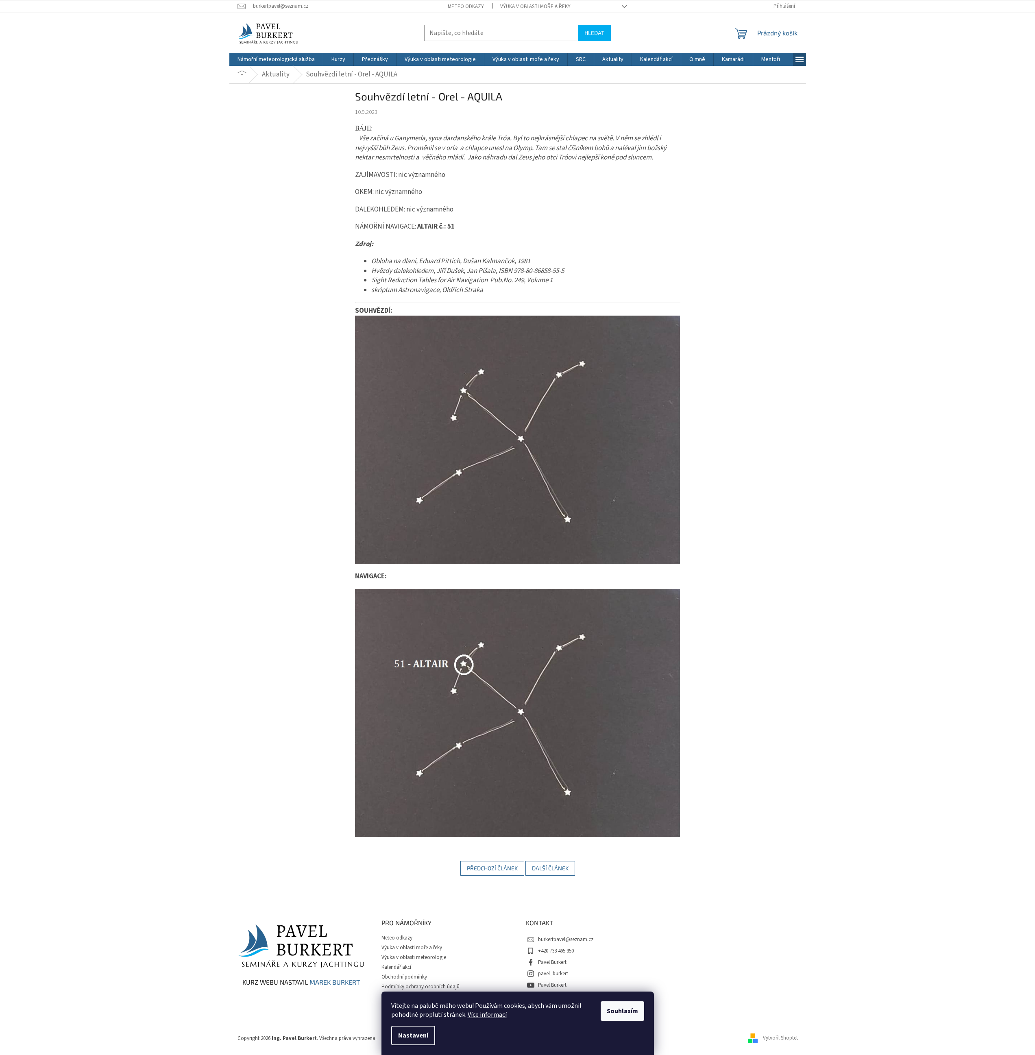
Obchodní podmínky (404, 977)
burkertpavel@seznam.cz (565, 939)
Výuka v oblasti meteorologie (413, 957)
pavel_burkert (553, 973)
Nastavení (413, 1035)
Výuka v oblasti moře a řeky (535, 6)
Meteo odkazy (466, 6)
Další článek (550, 868)
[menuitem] (276, 59)
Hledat (594, 32)
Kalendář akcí (396, 967)
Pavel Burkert (552, 962)
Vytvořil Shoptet (780, 1038)
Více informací (487, 1014)
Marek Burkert (334, 982)
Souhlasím (622, 1011)
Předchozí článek (492, 868)
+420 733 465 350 (556, 951)
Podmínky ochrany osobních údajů (420, 986)
